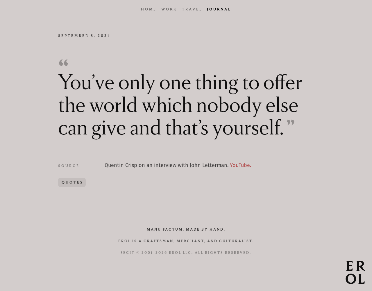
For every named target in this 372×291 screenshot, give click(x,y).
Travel (192, 9)
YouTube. (240, 165)
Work (169, 9)
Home (149, 9)
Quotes (72, 182)
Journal (219, 9)
